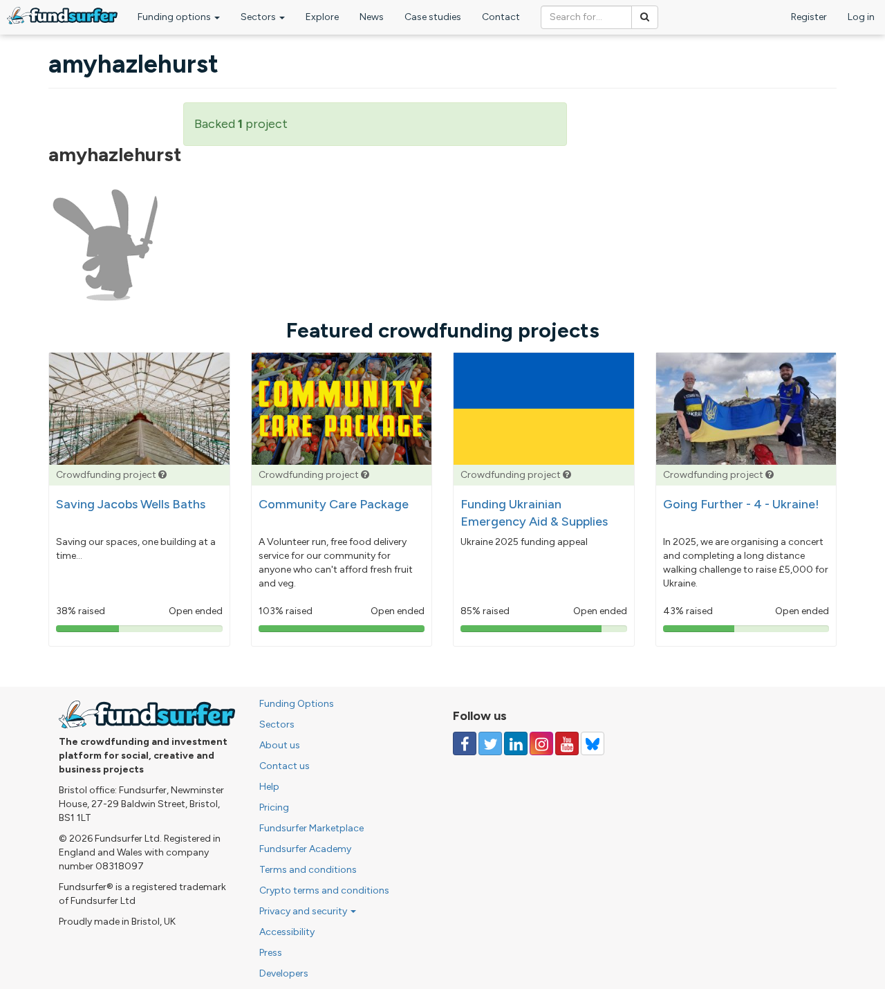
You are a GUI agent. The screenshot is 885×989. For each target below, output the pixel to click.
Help (269, 787)
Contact (501, 17)
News (372, 17)
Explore (322, 17)
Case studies (432, 17)
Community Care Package (334, 504)
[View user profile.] (105, 245)
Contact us (284, 766)
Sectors (259, 17)
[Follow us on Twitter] (490, 743)
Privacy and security (304, 911)
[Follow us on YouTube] (567, 743)
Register (809, 17)
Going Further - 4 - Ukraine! (741, 504)
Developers (283, 973)
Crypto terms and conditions (324, 890)
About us (279, 745)
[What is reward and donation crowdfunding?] (162, 475)
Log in (861, 17)
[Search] (644, 17)
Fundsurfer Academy (305, 849)
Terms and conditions (308, 870)
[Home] (62, 15)
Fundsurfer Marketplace (311, 828)
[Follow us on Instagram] (541, 743)
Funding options (175, 17)
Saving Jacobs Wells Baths (130, 504)
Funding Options (296, 704)
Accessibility (287, 932)
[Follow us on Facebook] (464, 743)
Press (270, 953)
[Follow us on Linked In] (516, 743)
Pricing (274, 807)
